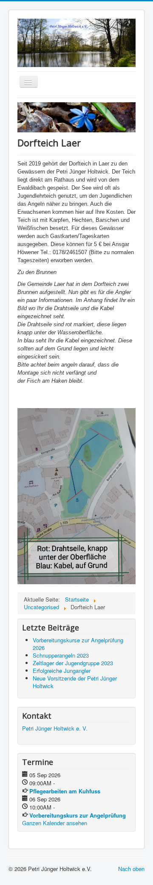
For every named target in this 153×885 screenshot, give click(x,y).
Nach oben (131, 869)
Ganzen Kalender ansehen (54, 823)
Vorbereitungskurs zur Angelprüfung (77, 815)
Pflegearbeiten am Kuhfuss (64, 791)
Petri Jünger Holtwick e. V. (55, 728)
